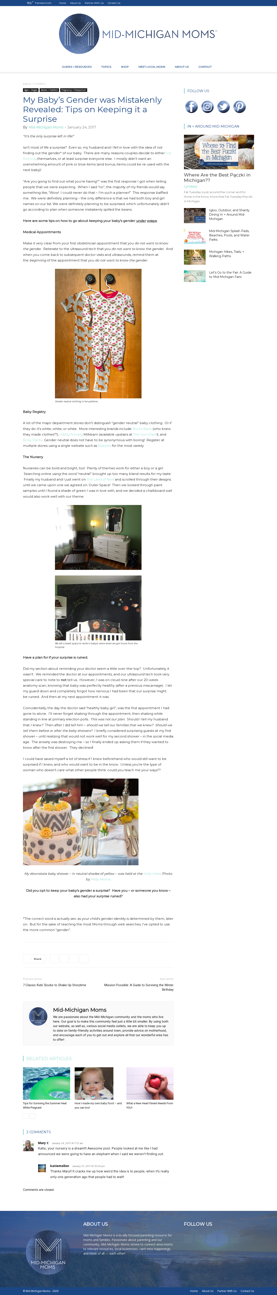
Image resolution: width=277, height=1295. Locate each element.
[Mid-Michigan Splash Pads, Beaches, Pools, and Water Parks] (195, 236)
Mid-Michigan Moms (46, 127)
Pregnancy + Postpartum (73, 89)
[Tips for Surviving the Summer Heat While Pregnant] (46, 1083)
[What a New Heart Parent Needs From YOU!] (150, 1083)
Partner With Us (94, 3)
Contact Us (114, 3)
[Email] (84, 958)
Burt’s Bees (142, 429)
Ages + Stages (30, 89)
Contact (205, 66)
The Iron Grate (145, 434)
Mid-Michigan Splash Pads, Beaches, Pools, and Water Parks (229, 235)
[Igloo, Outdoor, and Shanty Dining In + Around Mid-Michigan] (195, 215)
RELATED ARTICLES (49, 1058)
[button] (249, 67)
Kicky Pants (32, 440)
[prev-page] (25, 1116)
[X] (243, 3)
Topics (106, 66)
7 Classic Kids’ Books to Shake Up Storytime (54, 985)
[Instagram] (229, 3)
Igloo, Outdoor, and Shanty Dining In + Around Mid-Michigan (229, 214)
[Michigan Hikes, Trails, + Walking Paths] (195, 257)
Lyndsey (190, 186)
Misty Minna (100, 879)
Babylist (104, 446)
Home (62, 3)
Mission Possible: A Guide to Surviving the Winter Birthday (139, 987)
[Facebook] (222, 3)
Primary (75, 434)
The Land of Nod (100, 479)
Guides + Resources (77, 66)
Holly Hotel (152, 874)
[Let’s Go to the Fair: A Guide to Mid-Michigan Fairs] (195, 276)
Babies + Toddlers (49, 89)
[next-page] (32, 1116)
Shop (125, 66)
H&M (64, 434)
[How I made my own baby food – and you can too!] (98, 1083)
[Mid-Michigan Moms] (138, 34)
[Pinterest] (236, 3)
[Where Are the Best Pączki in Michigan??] (219, 152)
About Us (75, 3)
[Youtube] (251, 3)
